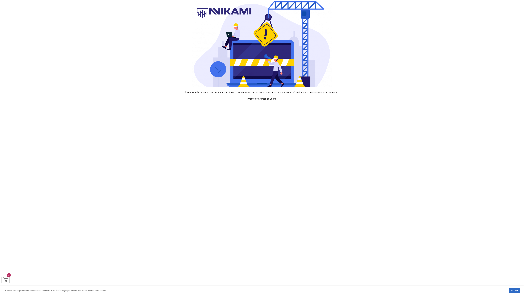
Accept (514, 290)
